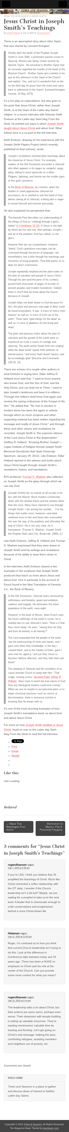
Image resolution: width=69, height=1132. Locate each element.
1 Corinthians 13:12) (28, 225)
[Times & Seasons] (34, 11)
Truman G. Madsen (34, 476)
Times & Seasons (33, 1124)
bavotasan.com (51, 1128)
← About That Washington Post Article (15, 826)
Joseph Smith (38, 16)
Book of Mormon (24, 187)
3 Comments (43, 32)
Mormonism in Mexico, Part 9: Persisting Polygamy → (51, 828)
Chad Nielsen (13, 32)
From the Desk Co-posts (17, 16)
